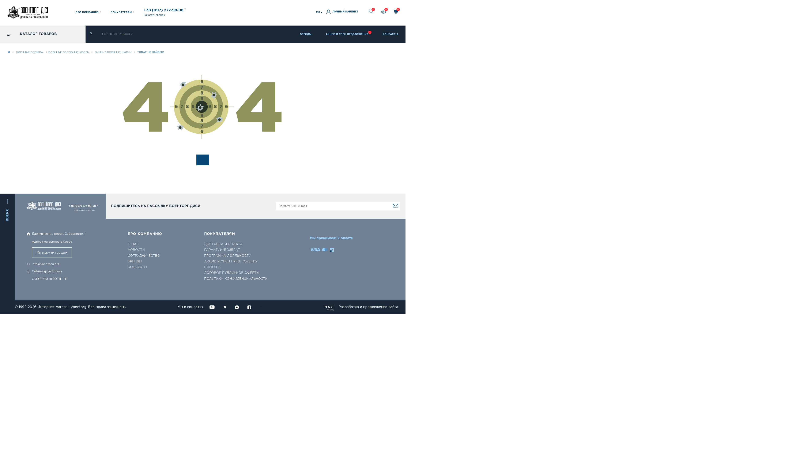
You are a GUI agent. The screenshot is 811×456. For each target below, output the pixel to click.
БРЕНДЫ (306, 34)
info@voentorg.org (46, 264)
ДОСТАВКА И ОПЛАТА (223, 244)
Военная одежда (30, 52)
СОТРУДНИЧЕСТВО (144, 256)
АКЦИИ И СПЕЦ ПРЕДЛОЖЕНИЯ (347, 34)
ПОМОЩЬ (212, 267)
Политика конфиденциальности (236, 279)
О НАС (133, 244)
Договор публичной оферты (231, 273)
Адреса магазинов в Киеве (52, 241)
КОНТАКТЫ (390, 34)
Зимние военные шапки (113, 52)
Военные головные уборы (68, 52)
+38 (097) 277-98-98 (164, 10)
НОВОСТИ (136, 250)
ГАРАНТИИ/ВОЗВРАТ (222, 250)
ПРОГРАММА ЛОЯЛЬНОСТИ (227, 256)
